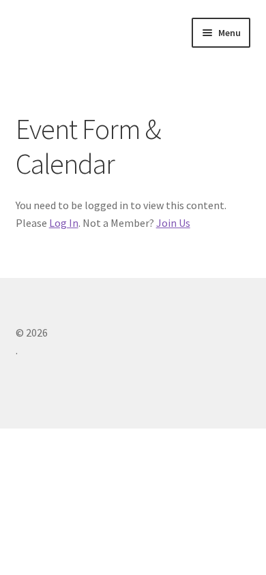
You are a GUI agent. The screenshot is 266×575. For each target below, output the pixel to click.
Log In (63, 223)
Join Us (173, 223)
